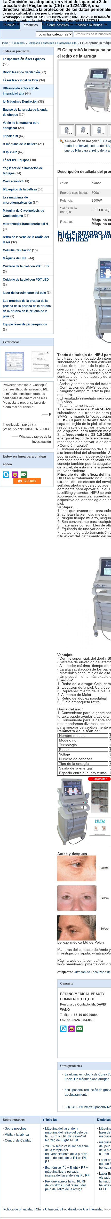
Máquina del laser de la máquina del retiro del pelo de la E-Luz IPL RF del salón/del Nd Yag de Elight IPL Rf (66, 1134)
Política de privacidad (18, 1209)
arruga (77, 240)
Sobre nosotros (58, 25)
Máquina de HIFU (15, 258)
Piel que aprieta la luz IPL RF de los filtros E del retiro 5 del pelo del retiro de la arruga (65, 1185)
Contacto (29, 481)
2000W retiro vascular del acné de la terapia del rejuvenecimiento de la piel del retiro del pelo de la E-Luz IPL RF (67, 1154)
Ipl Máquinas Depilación (20, 101)
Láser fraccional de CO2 (20, 80)
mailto (23, 473)
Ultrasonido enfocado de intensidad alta (52, 42)
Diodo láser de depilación (21, 72)
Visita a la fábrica (90, 25)
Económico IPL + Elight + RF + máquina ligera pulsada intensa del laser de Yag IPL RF (67, 1171)
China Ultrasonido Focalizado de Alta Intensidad (70, 1209)
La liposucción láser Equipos (24, 59)
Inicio (10, 25)
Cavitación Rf (13, 181)
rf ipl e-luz (10, 152)
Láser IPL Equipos (16, 160)
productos (31, 25)
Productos (18, 42)
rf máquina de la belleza (20, 144)
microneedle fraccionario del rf (25, 224)
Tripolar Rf (10, 136)
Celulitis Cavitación (17, 250)
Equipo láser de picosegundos (25, 324)
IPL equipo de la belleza (20, 189)
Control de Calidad (18, 1140)
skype (6, 473)
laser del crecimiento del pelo (24, 293)
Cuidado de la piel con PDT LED (26, 266)
